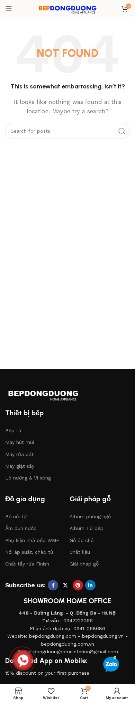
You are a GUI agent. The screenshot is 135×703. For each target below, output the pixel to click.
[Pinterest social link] (78, 585)
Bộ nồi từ (16, 516)
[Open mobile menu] (9, 9)
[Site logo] (67, 8)
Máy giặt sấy (19, 466)
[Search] (122, 131)
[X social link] (65, 585)
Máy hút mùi (19, 442)
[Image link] (50, 393)
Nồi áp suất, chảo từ (29, 552)
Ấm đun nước (20, 528)
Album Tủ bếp (87, 528)
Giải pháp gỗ (84, 564)
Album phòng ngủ (90, 516)
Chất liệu (80, 552)
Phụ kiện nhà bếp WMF (32, 540)
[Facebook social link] (53, 585)
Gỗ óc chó (82, 540)
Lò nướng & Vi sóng (28, 478)
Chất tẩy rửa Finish (27, 564)
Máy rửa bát (19, 454)
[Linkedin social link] (90, 585)
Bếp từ (13, 430)
